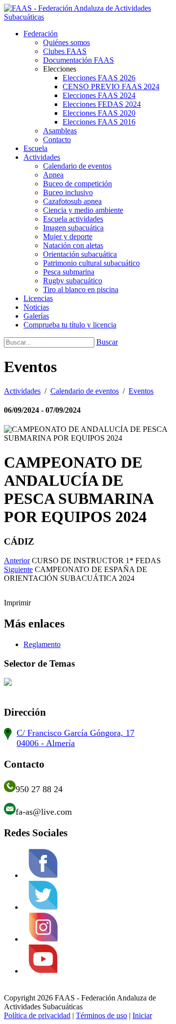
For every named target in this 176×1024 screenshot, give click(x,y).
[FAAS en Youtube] (43, 970)
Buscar (107, 342)
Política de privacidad (37, 1015)
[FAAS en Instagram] (43, 939)
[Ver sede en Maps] (8, 737)
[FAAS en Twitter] (43, 907)
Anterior (17, 560)
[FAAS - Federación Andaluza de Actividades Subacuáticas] (88, 17)
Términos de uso (101, 1015)
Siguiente (18, 569)
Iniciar (142, 1015)
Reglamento (42, 644)
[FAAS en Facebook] (43, 875)
